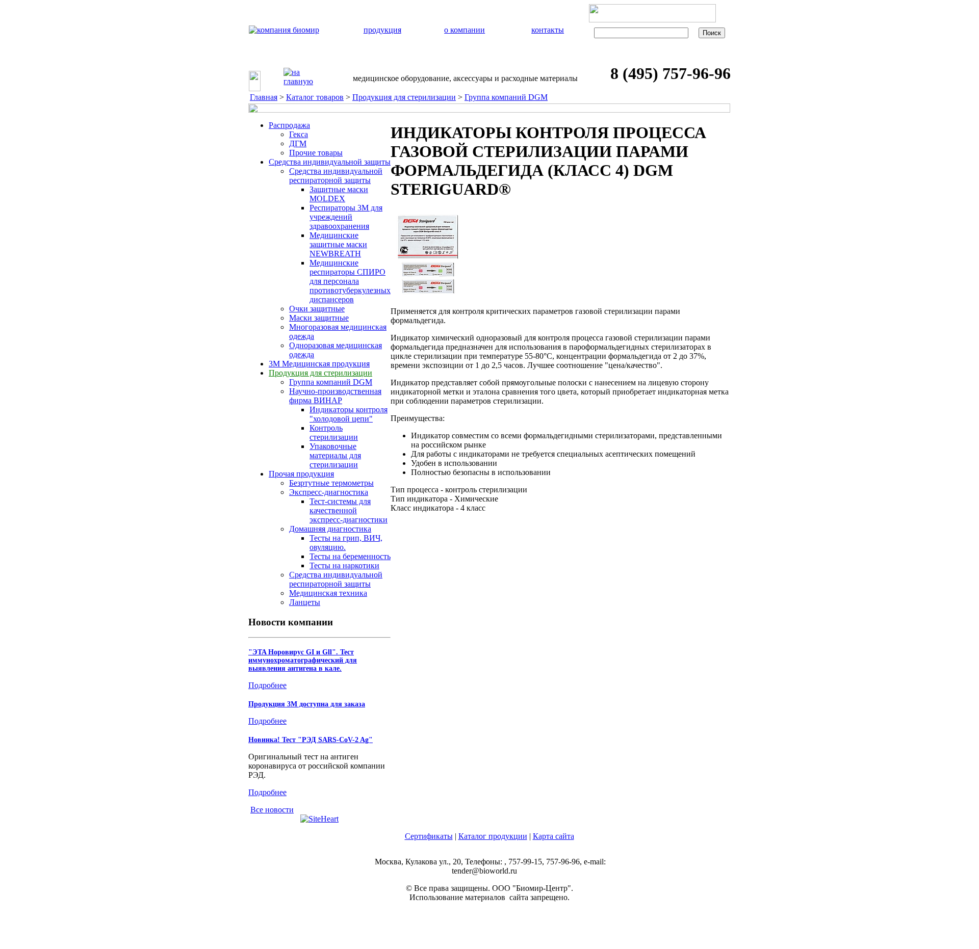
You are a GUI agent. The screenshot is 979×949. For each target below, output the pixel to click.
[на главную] (298, 77)
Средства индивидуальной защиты (330, 161)
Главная (263, 97)
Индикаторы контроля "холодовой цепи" (349, 414)
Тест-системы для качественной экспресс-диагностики (349, 510)
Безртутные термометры (331, 483)
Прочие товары (316, 152)
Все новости (272, 809)
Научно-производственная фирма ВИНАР (335, 396)
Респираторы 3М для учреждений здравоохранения (346, 216)
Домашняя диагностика (330, 528)
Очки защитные (317, 308)
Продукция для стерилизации (404, 97)
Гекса (298, 134)
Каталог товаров (315, 97)
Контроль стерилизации (334, 432)
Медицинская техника (328, 593)
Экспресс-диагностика (328, 492)
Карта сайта (553, 836)
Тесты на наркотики (344, 565)
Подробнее (267, 685)
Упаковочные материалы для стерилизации (335, 455)
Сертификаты (429, 836)
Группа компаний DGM (506, 97)
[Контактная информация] (327, 84)
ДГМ (297, 143)
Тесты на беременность (350, 556)
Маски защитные (319, 317)
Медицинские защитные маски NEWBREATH (338, 244)
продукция (382, 29)
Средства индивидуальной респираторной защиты (335, 175)
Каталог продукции (492, 836)
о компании (464, 29)
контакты (547, 29)
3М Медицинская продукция (319, 363)
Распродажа (289, 125)
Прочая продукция (301, 473)
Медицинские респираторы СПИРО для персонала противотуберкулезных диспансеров (350, 281)
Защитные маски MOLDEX (339, 194)
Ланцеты (304, 602)
